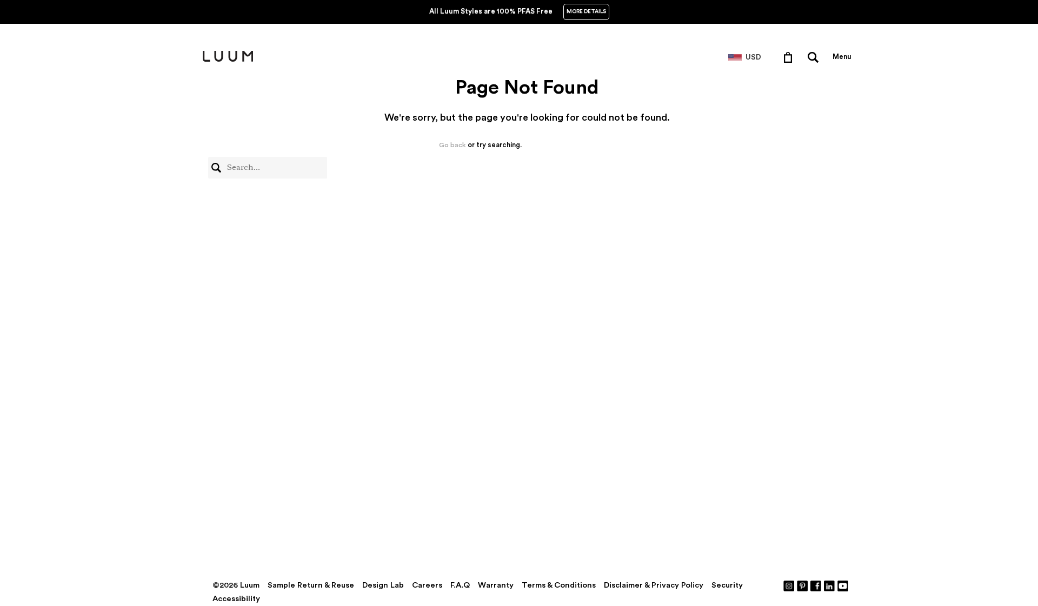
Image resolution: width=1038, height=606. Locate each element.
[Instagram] (789, 585)
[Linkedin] (830, 585)
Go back (452, 145)
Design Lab (383, 585)
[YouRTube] (843, 585)
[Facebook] (816, 585)
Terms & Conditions (559, 585)
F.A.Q (460, 585)
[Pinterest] (803, 585)
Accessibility (236, 599)
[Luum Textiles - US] (228, 59)
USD (753, 57)
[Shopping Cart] (790, 57)
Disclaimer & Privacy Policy (653, 585)
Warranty (496, 585)
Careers (427, 585)
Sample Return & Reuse (311, 585)
